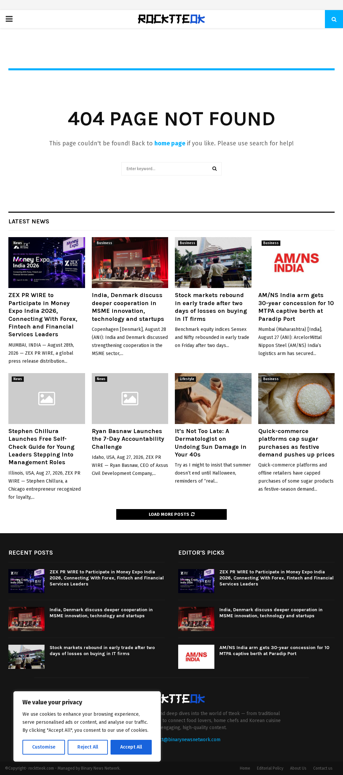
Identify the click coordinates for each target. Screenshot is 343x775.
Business (104, 243)
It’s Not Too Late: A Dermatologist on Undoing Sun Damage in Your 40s (211, 442)
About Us (298, 768)
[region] (87, 726)
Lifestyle (187, 379)
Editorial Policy (270, 768)
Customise (43, 747)
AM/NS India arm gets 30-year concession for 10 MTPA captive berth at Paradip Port (296, 306)
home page (169, 143)
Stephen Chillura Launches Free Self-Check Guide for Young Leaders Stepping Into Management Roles (41, 446)
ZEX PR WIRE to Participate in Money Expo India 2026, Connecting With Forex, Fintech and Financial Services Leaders (42, 314)
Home (245, 768)
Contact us (323, 768)
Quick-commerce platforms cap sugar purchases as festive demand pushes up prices (296, 442)
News (17, 243)
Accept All (131, 747)
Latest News (28, 221)
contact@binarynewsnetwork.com (184, 740)
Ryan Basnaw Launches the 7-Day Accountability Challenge (128, 438)
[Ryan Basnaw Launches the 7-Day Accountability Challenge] (130, 398)
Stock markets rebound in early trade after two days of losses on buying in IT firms (211, 306)
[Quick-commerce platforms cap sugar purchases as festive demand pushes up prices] (296, 398)
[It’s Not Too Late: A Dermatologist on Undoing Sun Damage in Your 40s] (213, 398)
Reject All (87, 747)
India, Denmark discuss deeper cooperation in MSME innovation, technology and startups (128, 306)
